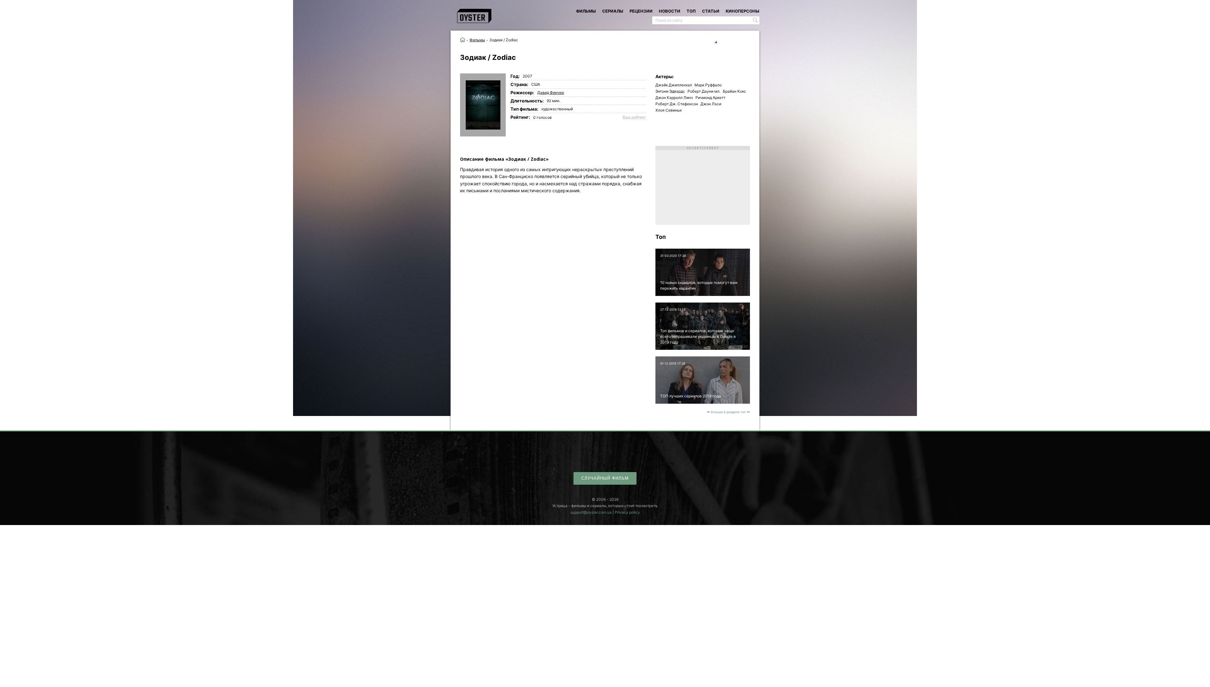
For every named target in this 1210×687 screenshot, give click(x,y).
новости (669, 11)
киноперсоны (742, 11)
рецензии (641, 11)
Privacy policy (627, 512)
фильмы (586, 11)
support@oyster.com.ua (591, 512)
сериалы (612, 11)
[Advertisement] (702, 185)
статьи (710, 11)
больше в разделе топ (728, 412)
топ (691, 11)
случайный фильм (605, 478)
